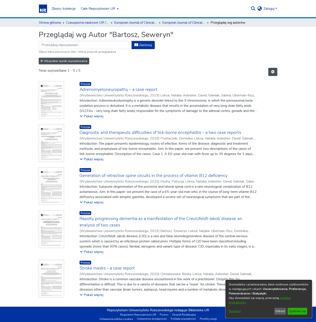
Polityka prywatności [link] (183, 318)
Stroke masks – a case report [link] (107, 268)
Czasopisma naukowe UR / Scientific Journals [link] (87, 22)
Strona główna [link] (50, 22)
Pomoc (164, 314)
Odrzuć (280, 311)
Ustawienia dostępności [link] (152, 318)
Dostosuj (235, 311)
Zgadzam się (297, 311)
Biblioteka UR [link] (198, 310)
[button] (43, 8)
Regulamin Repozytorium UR (138, 314)
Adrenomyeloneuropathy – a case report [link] (118, 89)
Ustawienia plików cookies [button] (116, 319)
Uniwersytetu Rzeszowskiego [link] (151, 310)
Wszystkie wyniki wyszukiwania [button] (65, 61)
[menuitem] (99, 8)
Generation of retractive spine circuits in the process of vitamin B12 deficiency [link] (153, 175)
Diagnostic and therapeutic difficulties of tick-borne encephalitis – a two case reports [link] (160, 132)
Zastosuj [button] (145, 45)
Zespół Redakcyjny (184, 314)
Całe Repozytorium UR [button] (98, 8)
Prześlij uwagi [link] (208, 318)
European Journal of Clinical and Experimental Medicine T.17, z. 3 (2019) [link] (183, 22)
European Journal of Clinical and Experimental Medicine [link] (135, 22)
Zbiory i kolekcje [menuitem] (64, 8)
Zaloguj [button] (269, 8)
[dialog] (269, 299)
